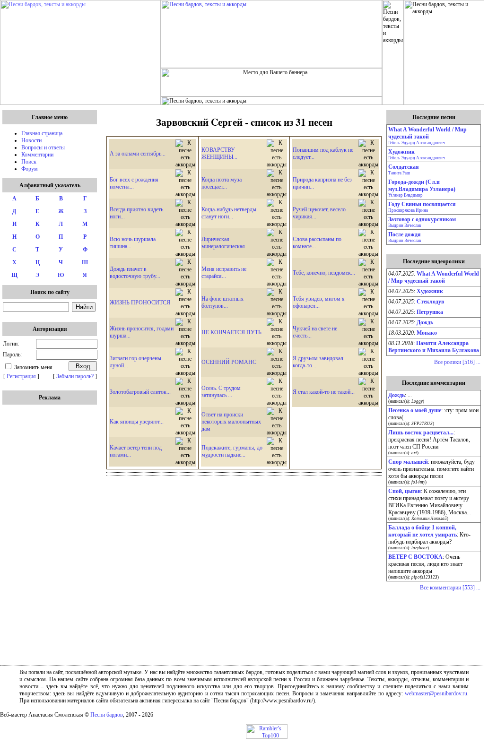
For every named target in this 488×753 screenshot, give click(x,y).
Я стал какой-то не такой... (324, 392)
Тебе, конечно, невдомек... (324, 272)
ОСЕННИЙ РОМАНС (228, 362)
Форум (29, 168)
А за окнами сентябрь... (138, 153)
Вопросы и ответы (43, 147)
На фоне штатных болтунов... (222, 302)
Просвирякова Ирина (408, 210)
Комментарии (37, 154)
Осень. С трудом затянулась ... (221, 391)
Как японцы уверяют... (137, 421)
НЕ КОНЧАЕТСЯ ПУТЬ (231, 332)
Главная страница (41, 133)
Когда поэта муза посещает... (221, 183)
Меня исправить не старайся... (223, 272)
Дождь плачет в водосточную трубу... (135, 272)
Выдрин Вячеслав (404, 225)
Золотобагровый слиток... (140, 392)
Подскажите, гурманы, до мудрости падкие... (231, 451)
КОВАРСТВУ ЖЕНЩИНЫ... (219, 153)
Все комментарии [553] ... (450, 587)
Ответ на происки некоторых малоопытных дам (231, 421)
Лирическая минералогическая (223, 243)
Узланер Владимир (405, 195)
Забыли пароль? (75, 376)
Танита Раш (399, 173)
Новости (31, 140)
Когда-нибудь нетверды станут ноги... (228, 213)
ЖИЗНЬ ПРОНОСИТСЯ (140, 302)
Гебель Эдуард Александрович (416, 142)
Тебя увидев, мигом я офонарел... (319, 302)
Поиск (28, 161)
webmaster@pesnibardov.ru (436, 693)
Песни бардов (106, 714)
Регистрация (21, 376)
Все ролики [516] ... (457, 362)
